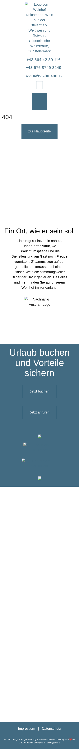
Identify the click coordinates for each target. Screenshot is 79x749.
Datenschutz (51, 729)
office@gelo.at (53, 742)
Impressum (26, 729)
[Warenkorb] (39, 101)
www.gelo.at (39, 742)
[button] (39, 85)
